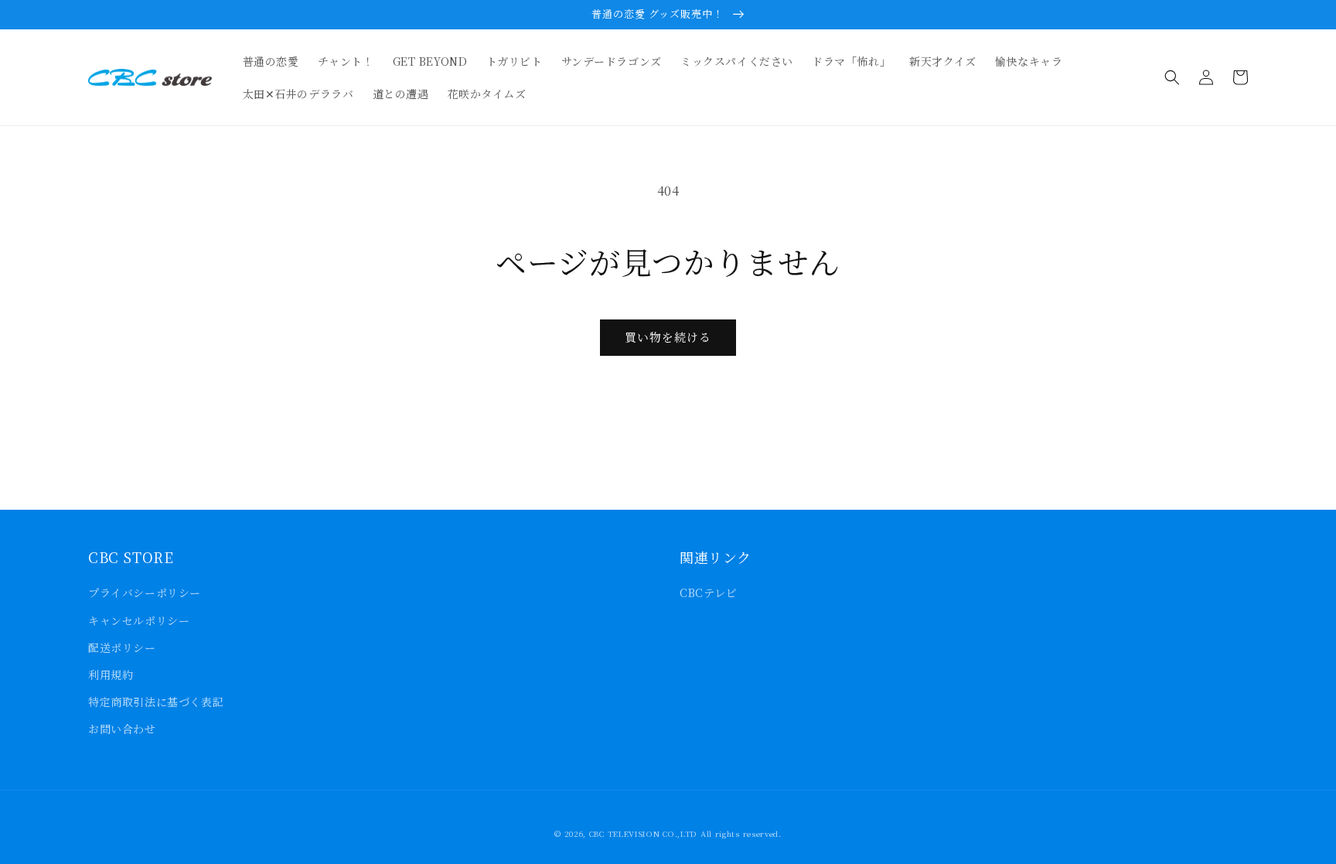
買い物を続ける (668, 337)
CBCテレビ (709, 592)
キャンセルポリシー (138, 620)
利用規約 (110, 674)
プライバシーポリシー (144, 592)
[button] (1172, 77)
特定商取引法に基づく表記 (155, 701)
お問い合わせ (122, 728)
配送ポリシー (122, 647)
